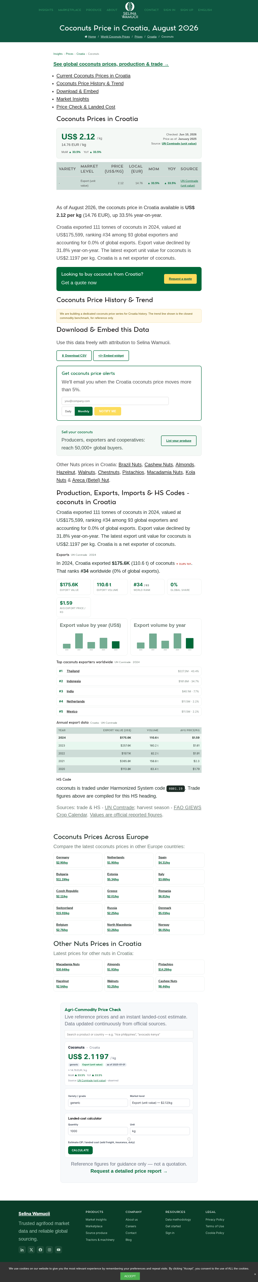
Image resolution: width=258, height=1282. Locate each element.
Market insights (96, 1219)
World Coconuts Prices (115, 36)
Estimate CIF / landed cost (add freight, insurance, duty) (101, 1142)
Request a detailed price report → (129, 1171)
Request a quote (180, 278)
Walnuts (86, 472)
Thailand (73, 671)
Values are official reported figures (126, 814)
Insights (46, 10)
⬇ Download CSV (74, 355)
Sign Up (187, 10)
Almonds (185, 464)
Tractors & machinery (100, 1240)
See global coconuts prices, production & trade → (111, 64)
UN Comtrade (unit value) (179, 143)
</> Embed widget (111, 355)
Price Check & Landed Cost (85, 107)
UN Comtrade (119, 807)
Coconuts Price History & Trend (90, 83)
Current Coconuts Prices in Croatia (93, 75)
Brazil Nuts (130, 464)
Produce (94, 10)
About (112, 10)
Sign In (169, 10)
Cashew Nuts (159, 464)
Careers (131, 1226)
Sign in (169, 1233)
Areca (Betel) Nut (90, 480)
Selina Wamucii (34, 1213)
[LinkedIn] (22, 1249)
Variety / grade (77, 1096)
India (70, 691)
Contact (151, 10)
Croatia (152, 36)
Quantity (73, 1124)
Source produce (96, 1233)
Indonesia (74, 681)
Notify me (107, 411)
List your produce (178, 440)
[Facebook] (40, 1249)
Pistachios (133, 472)
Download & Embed (77, 91)
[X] (31, 1249)
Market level (137, 1096)
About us (132, 1219)
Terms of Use (215, 1226)
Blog (129, 1240)
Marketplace (69, 10)
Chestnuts (109, 472)
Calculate (80, 1150)
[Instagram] (49, 1249)
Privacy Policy (215, 1219)
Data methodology (178, 1219)
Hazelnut (65, 472)
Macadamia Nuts (165, 472)
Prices (139, 36)
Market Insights (72, 99)
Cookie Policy (215, 1233)
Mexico (72, 711)
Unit (132, 1124)
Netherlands (76, 701)
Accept (130, 1276)
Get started (173, 1226)
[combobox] (129, 1034)
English (205, 10)
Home (92, 36)
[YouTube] (58, 1249)
